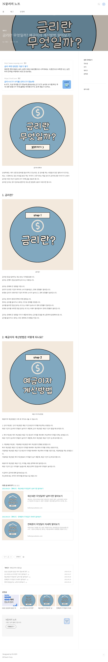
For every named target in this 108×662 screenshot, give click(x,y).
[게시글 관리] (11, 556)
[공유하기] (8, 556)
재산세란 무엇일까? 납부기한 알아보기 (16, 577)
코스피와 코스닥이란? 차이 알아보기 (15, 574)
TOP (103, 655)
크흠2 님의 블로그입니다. (13, 622)
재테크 (7, 568)
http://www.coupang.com (13, 63)
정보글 (86, 63)
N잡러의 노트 (11, 4)
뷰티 (85, 67)
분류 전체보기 (88, 60)
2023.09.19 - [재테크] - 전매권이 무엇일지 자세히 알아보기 (21, 517)
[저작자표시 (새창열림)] (23, 557)
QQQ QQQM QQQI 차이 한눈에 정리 (15, 571)
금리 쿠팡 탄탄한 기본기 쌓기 (16, 66)
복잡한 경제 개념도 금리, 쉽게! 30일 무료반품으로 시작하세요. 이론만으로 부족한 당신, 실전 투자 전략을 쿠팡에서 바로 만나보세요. (37, 70)
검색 (99, 4)
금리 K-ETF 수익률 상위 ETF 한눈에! (19, 81)
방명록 (22, 11)
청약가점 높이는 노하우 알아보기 (14, 582)
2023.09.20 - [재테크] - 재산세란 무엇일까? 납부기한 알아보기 (23, 488)
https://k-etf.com (10, 78)
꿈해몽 (86, 74)
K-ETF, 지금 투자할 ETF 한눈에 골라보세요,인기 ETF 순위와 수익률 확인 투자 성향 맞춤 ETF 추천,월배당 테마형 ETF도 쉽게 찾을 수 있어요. (31, 85)
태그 (12, 11)
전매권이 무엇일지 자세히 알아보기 (15, 579)
